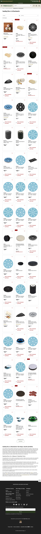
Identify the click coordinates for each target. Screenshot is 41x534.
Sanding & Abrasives (9, 8)
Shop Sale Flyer (18, 495)
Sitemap (31, 526)
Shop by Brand (18, 498)
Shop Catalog (18, 497)
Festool (31, 472)
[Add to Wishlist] (12, 20)
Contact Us (7, 496)
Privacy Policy (19, 513)
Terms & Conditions (16, 526)
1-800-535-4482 (9, 491)
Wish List (17, 492)
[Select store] (34, 6)
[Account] (36, 6)
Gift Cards (17, 490)
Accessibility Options (23, 526)
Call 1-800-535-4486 (35, 1)
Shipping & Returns (9, 498)
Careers (27, 492)
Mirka (7, 473)
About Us (27, 490)
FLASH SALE (20, 3)
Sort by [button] (22, 15)
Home (3, 8)
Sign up (20, 511)
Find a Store (28, 495)
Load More (20, 441)
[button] (29, 15)
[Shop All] (1, 6)
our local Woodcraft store (24, 474)
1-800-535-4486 (9, 494)
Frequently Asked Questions (10, 499)
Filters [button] (4, 15)
